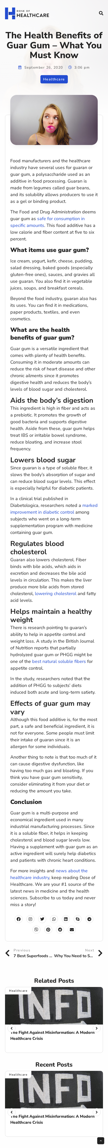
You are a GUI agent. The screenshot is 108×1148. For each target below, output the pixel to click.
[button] (100, 13)
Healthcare (54, 79)
